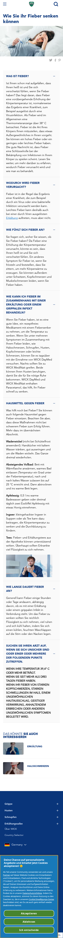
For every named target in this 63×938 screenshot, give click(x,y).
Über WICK (11, 828)
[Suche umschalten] (55, 4)
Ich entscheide (29, 930)
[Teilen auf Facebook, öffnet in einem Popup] (55, 62)
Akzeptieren (29, 913)
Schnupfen (11, 817)
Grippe (8, 803)
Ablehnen (29, 921)
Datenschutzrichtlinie (32, 893)
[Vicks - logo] (31, 4)
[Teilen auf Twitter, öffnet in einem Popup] (50, 62)
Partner (6, 875)
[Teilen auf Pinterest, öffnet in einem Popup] (59, 62)
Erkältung (12, 218)
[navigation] (4, 4)
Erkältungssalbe (14, 823)
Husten (9, 810)
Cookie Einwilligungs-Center (41, 899)
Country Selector (14, 835)
